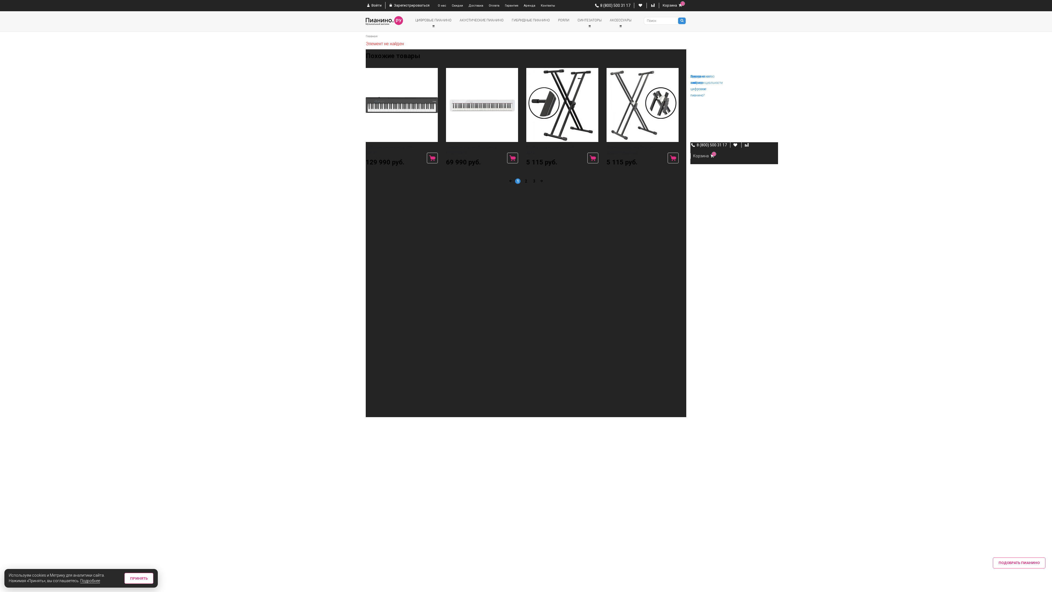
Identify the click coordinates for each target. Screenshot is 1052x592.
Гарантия (511, 5)
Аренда (529, 5)
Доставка (475, 5)
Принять (139, 578)
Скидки (457, 5)
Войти (376, 5)
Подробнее (90, 581)
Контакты (548, 5)
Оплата (494, 5)
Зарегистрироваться (411, 5)
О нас (442, 5)
